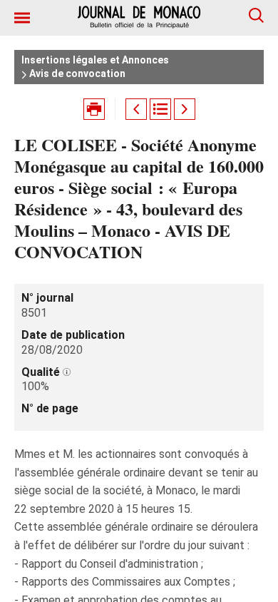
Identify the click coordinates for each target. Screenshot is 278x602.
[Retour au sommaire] (160, 109)
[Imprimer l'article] (94, 109)
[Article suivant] (184, 109)
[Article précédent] (136, 109)
